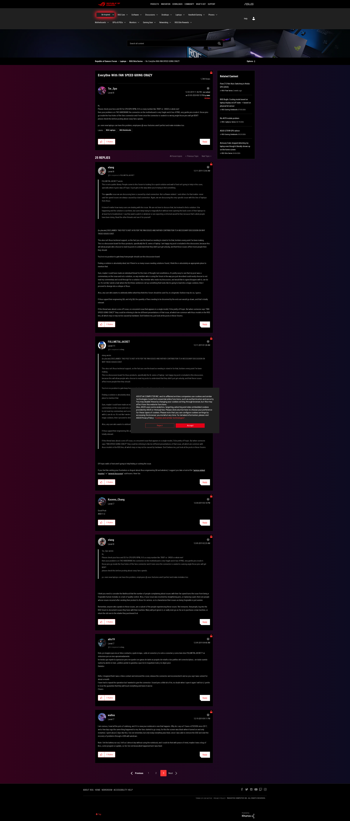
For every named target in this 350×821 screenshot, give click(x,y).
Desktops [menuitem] (165, 15)
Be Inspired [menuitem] (106, 15)
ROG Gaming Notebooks (230, 110)
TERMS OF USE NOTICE (204, 798)
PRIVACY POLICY (220, 798)
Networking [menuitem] (163, 22)
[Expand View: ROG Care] (127, 15)
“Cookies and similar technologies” (170, 418)
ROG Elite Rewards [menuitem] (182, 22)
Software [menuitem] (135, 15)
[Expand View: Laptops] (184, 15)
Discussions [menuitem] (150, 15)
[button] (101, 141)
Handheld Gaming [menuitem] (195, 15)
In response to (122, 175)
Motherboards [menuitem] (100, 22)
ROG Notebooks (125, 130)
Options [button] (250, 61)
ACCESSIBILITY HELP (123, 790)
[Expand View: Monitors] (138, 22)
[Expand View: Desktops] (171, 15)
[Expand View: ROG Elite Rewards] (191, 22)
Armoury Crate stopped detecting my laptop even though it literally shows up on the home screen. (235, 146)
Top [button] (99, 814)
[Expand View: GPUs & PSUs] (125, 22)
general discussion (115, 473)
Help (245, 19)
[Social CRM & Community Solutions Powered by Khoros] (248, 815)
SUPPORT (211, 4)
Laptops (123, 61)
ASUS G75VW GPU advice (230, 131)
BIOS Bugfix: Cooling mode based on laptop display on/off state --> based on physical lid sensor (235, 102)
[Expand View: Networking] (170, 22)
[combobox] (175, 43)
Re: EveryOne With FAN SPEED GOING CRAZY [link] (163, 61)
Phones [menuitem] (211, 15)
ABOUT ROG (88, 790)
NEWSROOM (107, 790)
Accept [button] (190, 426)
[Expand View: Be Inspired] (113, 15)
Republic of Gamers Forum (106, 61)
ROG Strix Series (136, 61)
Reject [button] (160, 426)
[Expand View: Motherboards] (108, 22)
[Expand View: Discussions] (157, 15)
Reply (204, 141)
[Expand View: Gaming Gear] (155, 22)
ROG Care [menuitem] (121, 15)
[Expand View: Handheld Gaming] (204, 15)
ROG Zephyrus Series (229, 122)
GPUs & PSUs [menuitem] (118, 22)
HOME (97, 790)
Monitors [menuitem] (132, 22)
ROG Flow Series (227, 91)
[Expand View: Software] (140, 15)
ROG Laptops (110, 130)
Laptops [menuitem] (179, 15)
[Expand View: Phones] (216, 15)
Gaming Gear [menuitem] (148, 22)
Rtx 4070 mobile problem (229, 118)
